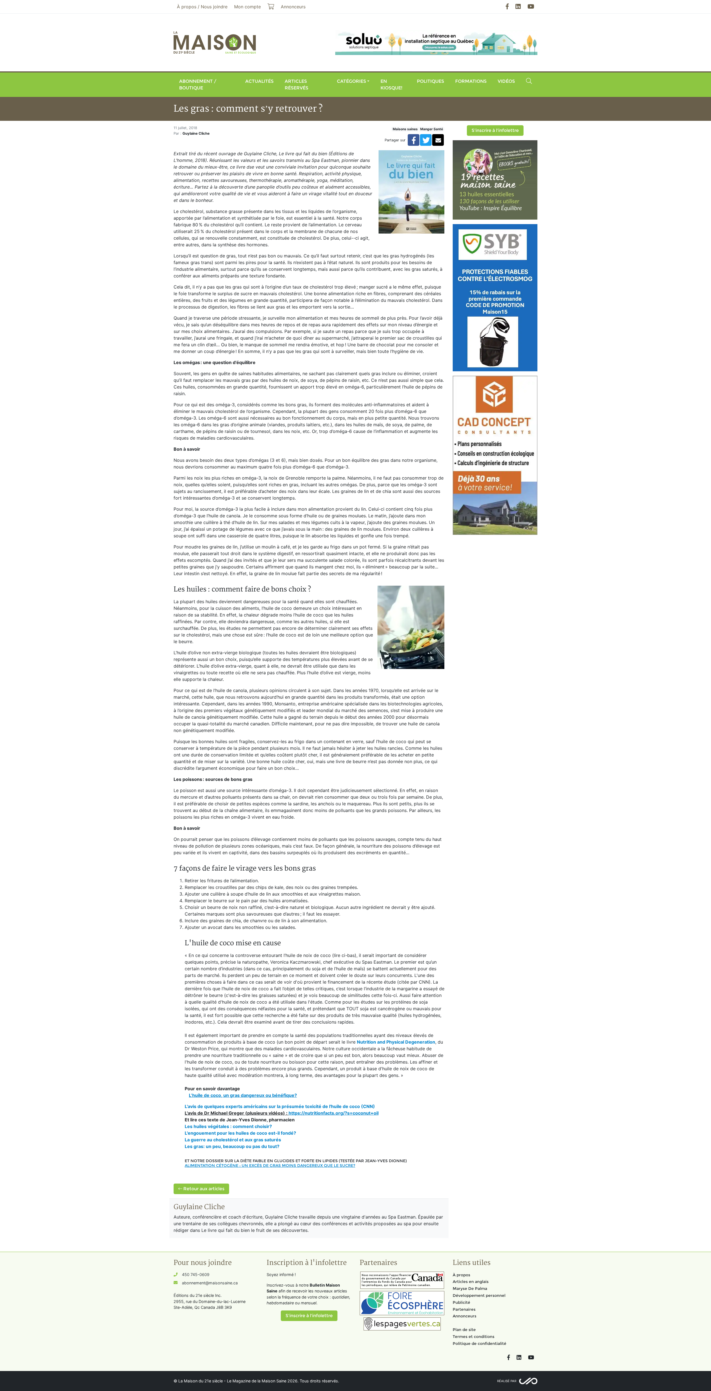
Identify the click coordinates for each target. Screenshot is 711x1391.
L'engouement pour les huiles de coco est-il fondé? (241, 1133)
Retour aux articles (203, 1188)
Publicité (461, 1302)
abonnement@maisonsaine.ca (210, 1282)
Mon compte (247, 6)
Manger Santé (431, 129)
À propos (461, 1274)
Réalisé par (506, 1381)
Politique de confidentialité (479, 1343)
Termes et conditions (473, 1336)
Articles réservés (296, 85)
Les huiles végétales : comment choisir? (228, 1126)
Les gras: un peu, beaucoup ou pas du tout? (232, 1146)
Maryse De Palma (470, 1288)
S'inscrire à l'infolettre (495, 130)
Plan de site (464, 1329)
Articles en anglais (471, 1281)
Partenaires (464, 1309)
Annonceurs (464, 1316)
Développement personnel (479, 1295)
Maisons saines (405, 129)
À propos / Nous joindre (202, 6)
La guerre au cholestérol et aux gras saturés (233, 1139)
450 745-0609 (195, 1274)
